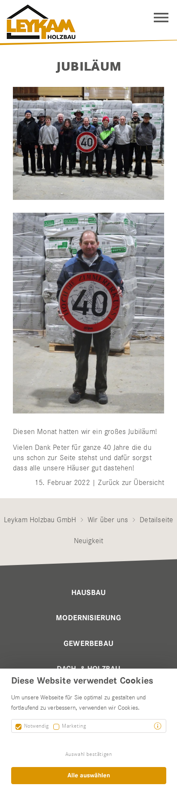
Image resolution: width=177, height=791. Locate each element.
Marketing (74, 726)
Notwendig (36, 726)
